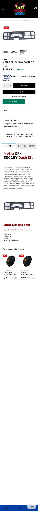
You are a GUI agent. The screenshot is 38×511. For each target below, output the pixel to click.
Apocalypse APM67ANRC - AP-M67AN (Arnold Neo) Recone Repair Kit (10, 275)
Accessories (16, 124)
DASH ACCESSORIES (11, 126)
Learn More (6, 80)
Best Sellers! (28, 124)
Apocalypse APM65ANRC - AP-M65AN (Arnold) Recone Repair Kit (27, 275)
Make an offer (13, 102)
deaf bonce (7, 270)
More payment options (19, 97)
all (22, 124)
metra (5, 59)
